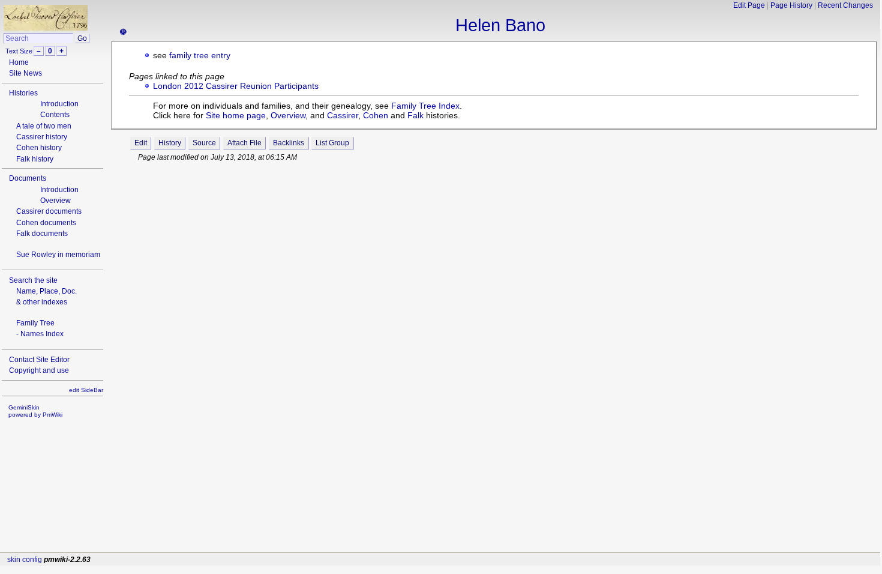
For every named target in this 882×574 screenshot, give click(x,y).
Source (204, 143)
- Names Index (40, 334)
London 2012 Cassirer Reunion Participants (236, 86)
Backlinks (288, 143)
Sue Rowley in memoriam (58, 254)
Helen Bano (500, 25)
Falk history (34, 159)
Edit (140, 143)
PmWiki (52, 414)
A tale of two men (43, 126)
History (169, 143)
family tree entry (199, 55)
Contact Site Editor (39, 359)
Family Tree (35, 323)
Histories (23, 93)
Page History (791, 5)
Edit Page (749, 5)
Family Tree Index (425, 105)
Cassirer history (41, 137)
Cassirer (342, 115)
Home (19, 62)
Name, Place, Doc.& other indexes (46, 296)
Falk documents (42, 233)
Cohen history (39, 148)
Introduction (59, 104)
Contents (55, 114)
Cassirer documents (49, 211)
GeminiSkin (24, 407)
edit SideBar (86, 390)
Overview (55, 200)
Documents (27, 178)
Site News (25, 73)
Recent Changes (845, 5)
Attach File (244, 143)
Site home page (236, 115)
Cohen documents (46, 223)
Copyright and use (39, 370)
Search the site (33, 280)
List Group (332, 143)
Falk (415, 115)
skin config (24, 559)
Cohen (375, 115)
